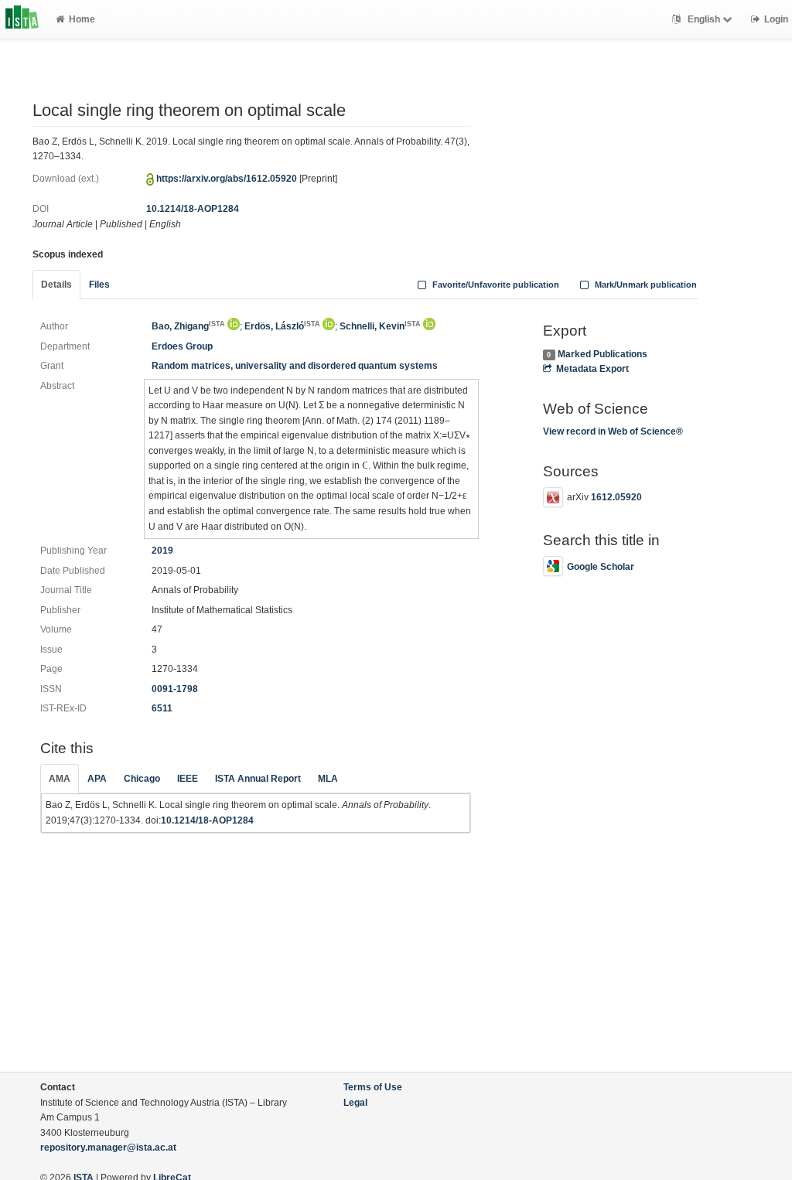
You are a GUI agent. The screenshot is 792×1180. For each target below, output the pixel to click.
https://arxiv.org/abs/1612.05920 (226, 178)
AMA (59, 778)
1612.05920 (616, 497)
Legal (355, 1102)
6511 (162, 708)
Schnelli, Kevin (380, 326)
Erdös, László (282, 326)
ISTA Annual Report (258, 778)
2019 (162, 550)
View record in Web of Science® (613, 431)
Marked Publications (602, 354)
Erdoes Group (182, 346)
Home (82, 19)
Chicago (142, 778)
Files (99, 284)
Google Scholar (600, 566)
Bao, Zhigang (188, 326)
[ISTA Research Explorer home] (22, 19)
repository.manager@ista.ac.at (108, 1147)
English (703, 19)
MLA (328, 778)
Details (56, 284)
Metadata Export (592, 368)
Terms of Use (372, 1087)
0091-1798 (175, 689)
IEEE (187, 778)
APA (97, 778)
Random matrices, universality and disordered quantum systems (295, 365)
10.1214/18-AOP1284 (192, 208)
